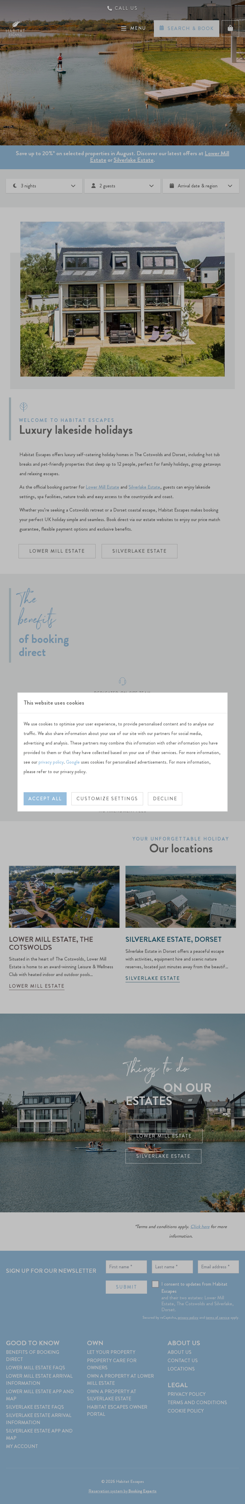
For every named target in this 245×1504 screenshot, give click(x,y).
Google (73, 762)
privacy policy (51, 762)
